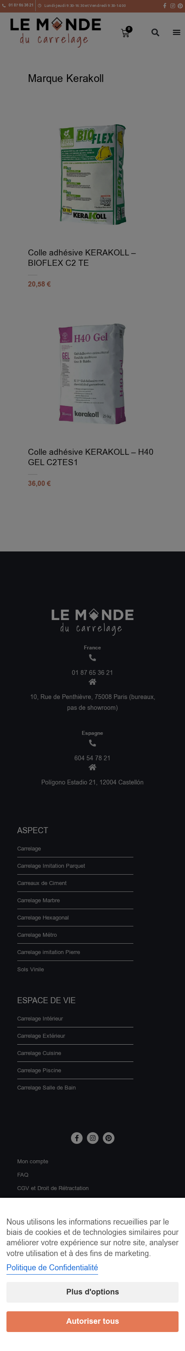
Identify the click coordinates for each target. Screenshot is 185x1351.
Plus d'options (92, 1292)
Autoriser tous (92, 1321)
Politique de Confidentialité (52, 1268)
